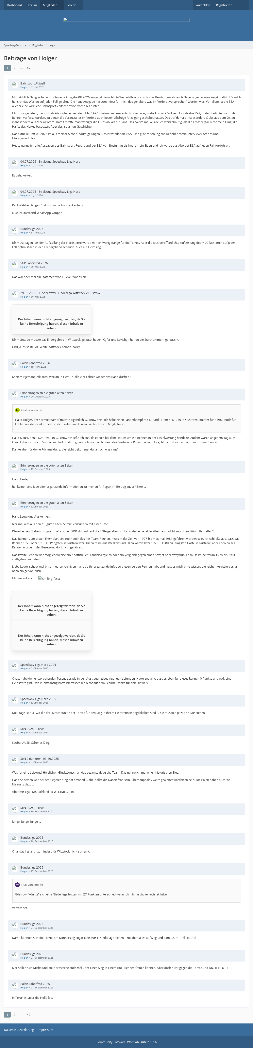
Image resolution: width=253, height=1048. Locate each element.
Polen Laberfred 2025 (35, 984)
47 (28, 68)
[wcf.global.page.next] (36, 68)
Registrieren (224, 5)
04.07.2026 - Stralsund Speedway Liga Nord (50, 161)
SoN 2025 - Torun (32, 729)
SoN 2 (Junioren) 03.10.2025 (39, 759)
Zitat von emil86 (32, 885)
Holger (24, 87)
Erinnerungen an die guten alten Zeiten (46, 393)
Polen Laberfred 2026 (35, 363)
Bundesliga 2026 (31, 229)
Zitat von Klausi (31, 410)
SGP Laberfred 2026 (34, 263)
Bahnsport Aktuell (32, 83)
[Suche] (242, 5)
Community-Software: (126, 1042)
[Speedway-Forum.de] (126, 25)
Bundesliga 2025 (31, 837)
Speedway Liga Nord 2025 (38, 665)
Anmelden (203, 5)
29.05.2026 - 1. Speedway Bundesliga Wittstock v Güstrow (60, 293)
